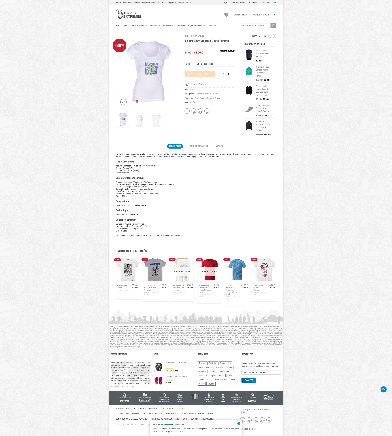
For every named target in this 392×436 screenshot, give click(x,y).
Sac (234, 371)
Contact (181, 408)
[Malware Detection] (252, 397)
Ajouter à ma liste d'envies (172, 42)
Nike (274, 2)
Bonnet (202, 363)
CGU (185, 419)
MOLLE (229, 367)
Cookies (195, 419)
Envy (197, 98)
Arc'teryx (253, 2)
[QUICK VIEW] (127, 269)
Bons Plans (168, 408)
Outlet (211, 25)
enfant (243, 341)
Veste (201, 384)
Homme (167, 25)
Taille (187, 64)
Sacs (128, 408)
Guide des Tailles (199, 146)
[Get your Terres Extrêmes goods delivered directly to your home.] (236, 397)
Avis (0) (220, 146)
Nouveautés (139, 25)
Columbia (264, 2)
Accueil (119, 408)
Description (175, 146)
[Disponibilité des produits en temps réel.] (164, 397)
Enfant (180, 25)
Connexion (240, 14)
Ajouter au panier (199, 74)
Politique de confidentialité (165, 419)
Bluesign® (206, 337)
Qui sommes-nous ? (152, 413)
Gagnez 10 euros (185, 2)
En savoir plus (177, 431)
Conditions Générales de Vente (131, 419)
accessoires (154, 339)
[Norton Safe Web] (268, 397)
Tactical (231, 376)
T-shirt (218, 98)
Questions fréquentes (192, 413)
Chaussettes (225, 363)
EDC (201, 367)
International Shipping (127, 413)
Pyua (226, 2)
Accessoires (139, 408)
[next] (176, 72)
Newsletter (208, 419)
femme (238, 341)
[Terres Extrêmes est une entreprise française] (194, 396)
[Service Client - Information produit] (209, 397)
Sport (213, 376)
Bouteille (212, 363)
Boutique (121, 25)
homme (232, 341)
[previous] (119, 72)
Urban (232, 380)
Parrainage (172, 413)
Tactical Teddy (205, 380)
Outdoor (210, 98)
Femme (154, 25)
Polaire (212, 371)
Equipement (195, 25)
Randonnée (224, 371)
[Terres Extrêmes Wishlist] (226, 15)
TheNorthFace (221, 380)
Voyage (211, 384)
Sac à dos (203, 376)
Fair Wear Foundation (223, 337)
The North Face (238, 2)
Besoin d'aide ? (198, 84)
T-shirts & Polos (197, 36)
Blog (210, 413)
